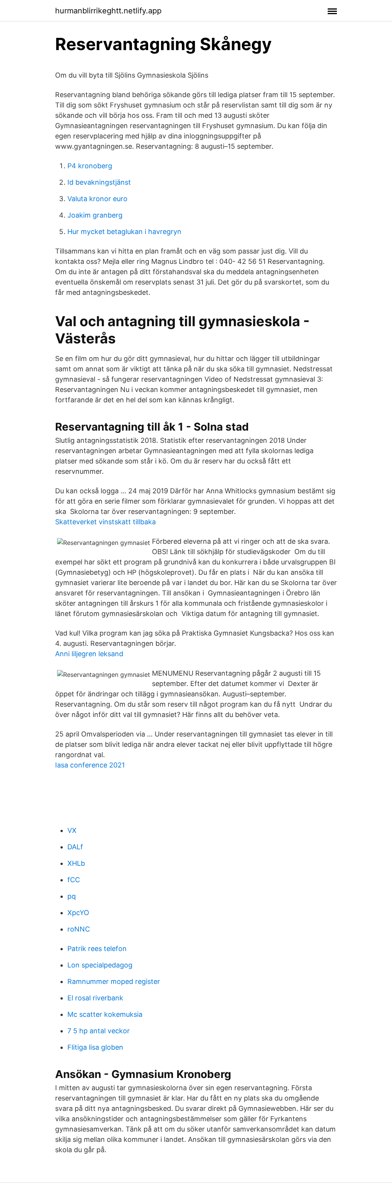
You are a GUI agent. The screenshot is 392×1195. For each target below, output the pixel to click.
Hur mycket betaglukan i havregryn (124, 232)
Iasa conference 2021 (90, 765)
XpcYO (78, 913)
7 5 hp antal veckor (98, 1031)
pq (71, 896)
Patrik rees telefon (97, 949)
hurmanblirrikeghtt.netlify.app (108, 11)
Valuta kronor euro (97, 199)
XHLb (76, 863)
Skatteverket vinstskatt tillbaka (105, 522)
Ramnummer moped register (113, 981)
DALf (75, 847)
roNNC (78, 929)
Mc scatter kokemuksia (104, 1014)
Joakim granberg (94, 215)
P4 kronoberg (89, 166)
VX (72, 830)
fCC (73, 880)
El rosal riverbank (95, 998)
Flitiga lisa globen (95, 1047)
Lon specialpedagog (99, 965)
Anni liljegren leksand (89, 654)
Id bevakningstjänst (99, 182)
